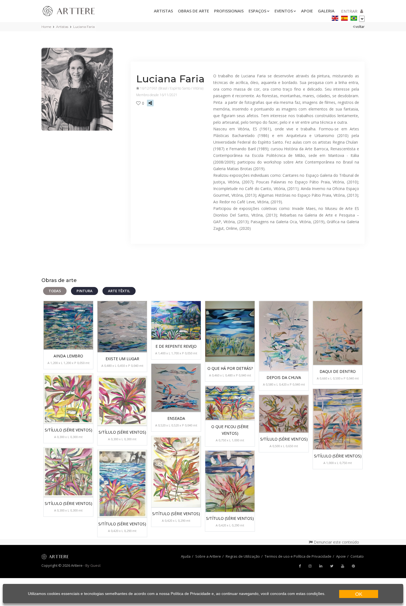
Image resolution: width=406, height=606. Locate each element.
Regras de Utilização (243, 556)
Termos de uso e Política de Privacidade (298, 556)
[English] (335, 17)
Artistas (163, 11)
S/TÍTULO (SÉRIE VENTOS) (176, 513)
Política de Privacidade (190, 593)
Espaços (257, 11)
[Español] (344, 17)
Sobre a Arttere (208, 556)
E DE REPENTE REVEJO (176, 346)
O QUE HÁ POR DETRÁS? (230, 368)
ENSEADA (176, 418)
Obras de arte (193, 11)
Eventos (284, 11)
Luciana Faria (84, 27)
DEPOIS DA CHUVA (284, 377)
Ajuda (186, 556)
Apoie (307, 11)
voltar (360, 26)
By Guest (93, 565)
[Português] (354, 17)
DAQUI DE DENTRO (338, 371)
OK (358, 594)
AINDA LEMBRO (68, 356)
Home (46, 27)
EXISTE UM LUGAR (122, 358)
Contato (357, 556)
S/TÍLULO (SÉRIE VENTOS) (68, 430)
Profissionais (229, 11)
